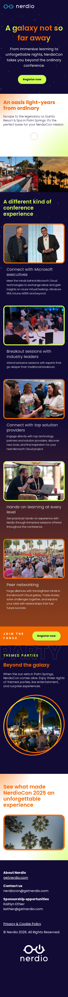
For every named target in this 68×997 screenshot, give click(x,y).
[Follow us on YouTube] (40, 976)
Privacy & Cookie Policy (22, 924)
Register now (32, 79)
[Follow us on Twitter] (17, 976)
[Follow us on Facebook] (51, 976)
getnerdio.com (15, 877)
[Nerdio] (18, 6)
